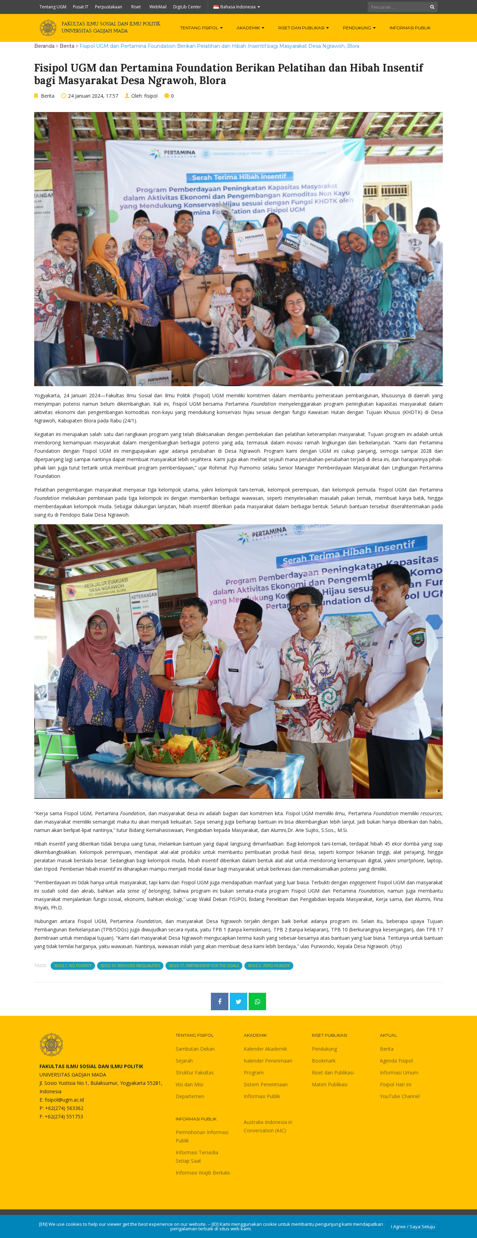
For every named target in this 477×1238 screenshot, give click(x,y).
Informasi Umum (399, 1072)
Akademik (249, 27)
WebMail (158, 7)
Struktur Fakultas (195, 1072)
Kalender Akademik (265, 1048)
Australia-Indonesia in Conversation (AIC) (268, 1126)
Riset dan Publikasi (301, 27)
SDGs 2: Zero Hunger (269, 965)
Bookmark (324, 1060)
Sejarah (184, 1060)
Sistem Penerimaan (266, 1084)
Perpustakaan (108, 7)
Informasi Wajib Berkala (203, 1172)
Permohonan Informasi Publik (202, 1136)
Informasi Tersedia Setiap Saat (197, 1156)
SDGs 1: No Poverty (72, 965)
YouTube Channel (400, 1096)
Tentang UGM (52, 7)
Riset (136, 7)
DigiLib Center (187, 7)
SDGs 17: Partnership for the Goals (204, 965)
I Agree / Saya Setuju (413, 1226)
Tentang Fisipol (199, 27)
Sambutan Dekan (195, 1048)
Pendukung (357, 27)
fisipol (150, 95)
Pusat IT (80, 7)
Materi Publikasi (329, 1084)
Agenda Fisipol (396, 1060)
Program (254, 1072)
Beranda (44, 46)
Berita (67, 46)
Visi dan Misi (189, 1084)
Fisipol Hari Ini (395, 1084)
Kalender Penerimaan (268, 1060)
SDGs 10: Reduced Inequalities (130, 965)
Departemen (190, 1096)
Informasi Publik (410, 27)
